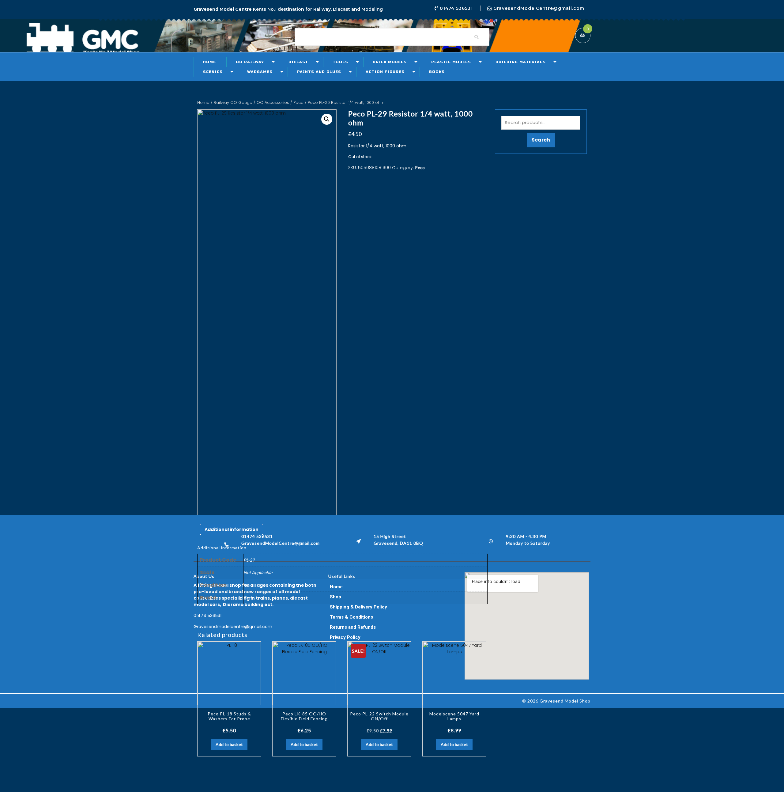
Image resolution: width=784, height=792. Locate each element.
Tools (340, 62)
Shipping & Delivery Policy (358, 607)
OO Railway (250, 62)
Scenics (213, 72)
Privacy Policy (345, 637)
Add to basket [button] (229, 744)
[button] (326, 119)
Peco (298, 102)
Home (209, 62)
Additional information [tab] (231, 529)
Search (541, 139)
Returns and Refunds (353, 627)
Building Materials (521, 62)
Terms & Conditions (351, 617)
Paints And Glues (319, 72)
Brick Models (390, 62)
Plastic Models (451, 62)
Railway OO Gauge (233, 102)
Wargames (260, 72)
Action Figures (385, 72)
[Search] (476, 37)
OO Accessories (273, 102)
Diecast (298, 62)
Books (437, 72)
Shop (335, 597)
